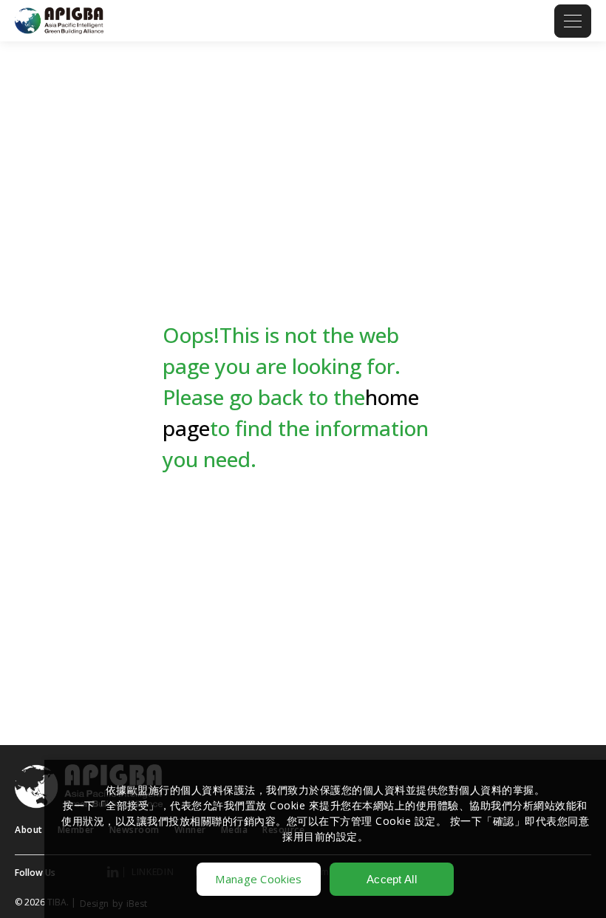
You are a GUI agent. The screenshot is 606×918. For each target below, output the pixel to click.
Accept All (392, 879)
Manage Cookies (258, 878)
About (29, 829)
